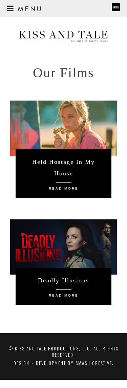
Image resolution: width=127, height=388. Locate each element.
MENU (29, 8)
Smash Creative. (95, 363)
